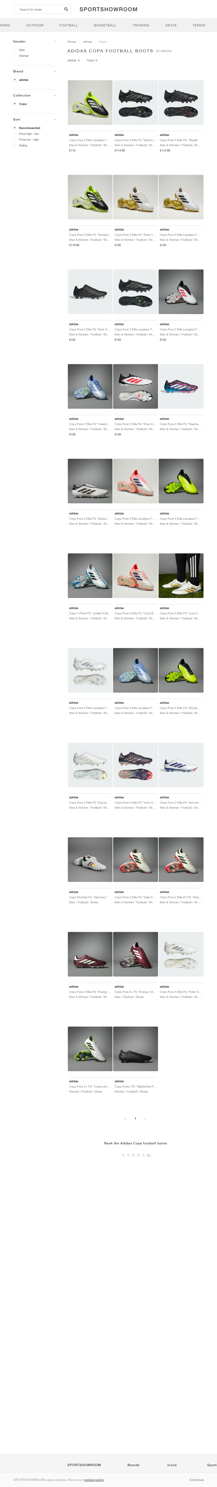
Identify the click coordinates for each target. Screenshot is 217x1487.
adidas (23, 80)
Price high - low (29, 133)
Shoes (71, 41)
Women (24, 55)
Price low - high (29, 139)
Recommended (29, 128)
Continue (196, 1480)
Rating (23, 145)
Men (22, 50)
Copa (22, 104)
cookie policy (94, 1480)
